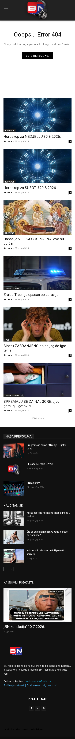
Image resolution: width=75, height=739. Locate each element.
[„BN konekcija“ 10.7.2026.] (37, 605)
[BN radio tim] (13, 488)
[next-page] (11, 569)
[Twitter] (37, 708)
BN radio (7, 141)
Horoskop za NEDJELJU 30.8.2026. (32, 136)
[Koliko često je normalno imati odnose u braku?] (13, 518)
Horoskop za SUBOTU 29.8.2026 (29, 188)
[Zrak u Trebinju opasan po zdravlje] (37, 273)
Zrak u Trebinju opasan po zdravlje (30, 295)
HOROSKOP (9, 130)
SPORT (8, 340)
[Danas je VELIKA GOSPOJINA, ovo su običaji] (37, 217)
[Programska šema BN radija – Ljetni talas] (13, 450)
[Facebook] (31, 708)
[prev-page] (5, 569)
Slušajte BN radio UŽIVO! (40, 464)
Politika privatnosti (13, 685)
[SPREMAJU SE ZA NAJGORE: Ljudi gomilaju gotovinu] (37, 380)
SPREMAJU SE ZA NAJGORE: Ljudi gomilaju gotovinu (32, 403)
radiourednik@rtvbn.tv (38, 681)
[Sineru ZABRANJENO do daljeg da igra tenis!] (37, 324)
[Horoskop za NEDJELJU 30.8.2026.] (37, 115)
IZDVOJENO (9, 233)
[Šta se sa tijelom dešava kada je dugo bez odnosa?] (13, 537)
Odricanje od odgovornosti (42, 685)
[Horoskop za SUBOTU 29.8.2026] (37, 166)
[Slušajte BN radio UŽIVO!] (13, 469)
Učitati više (36, 418)
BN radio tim (33, 483)
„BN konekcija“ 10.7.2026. (24, 627)
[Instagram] (44, 708)
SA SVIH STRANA (12, 288)
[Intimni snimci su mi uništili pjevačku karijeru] (13, 556)
